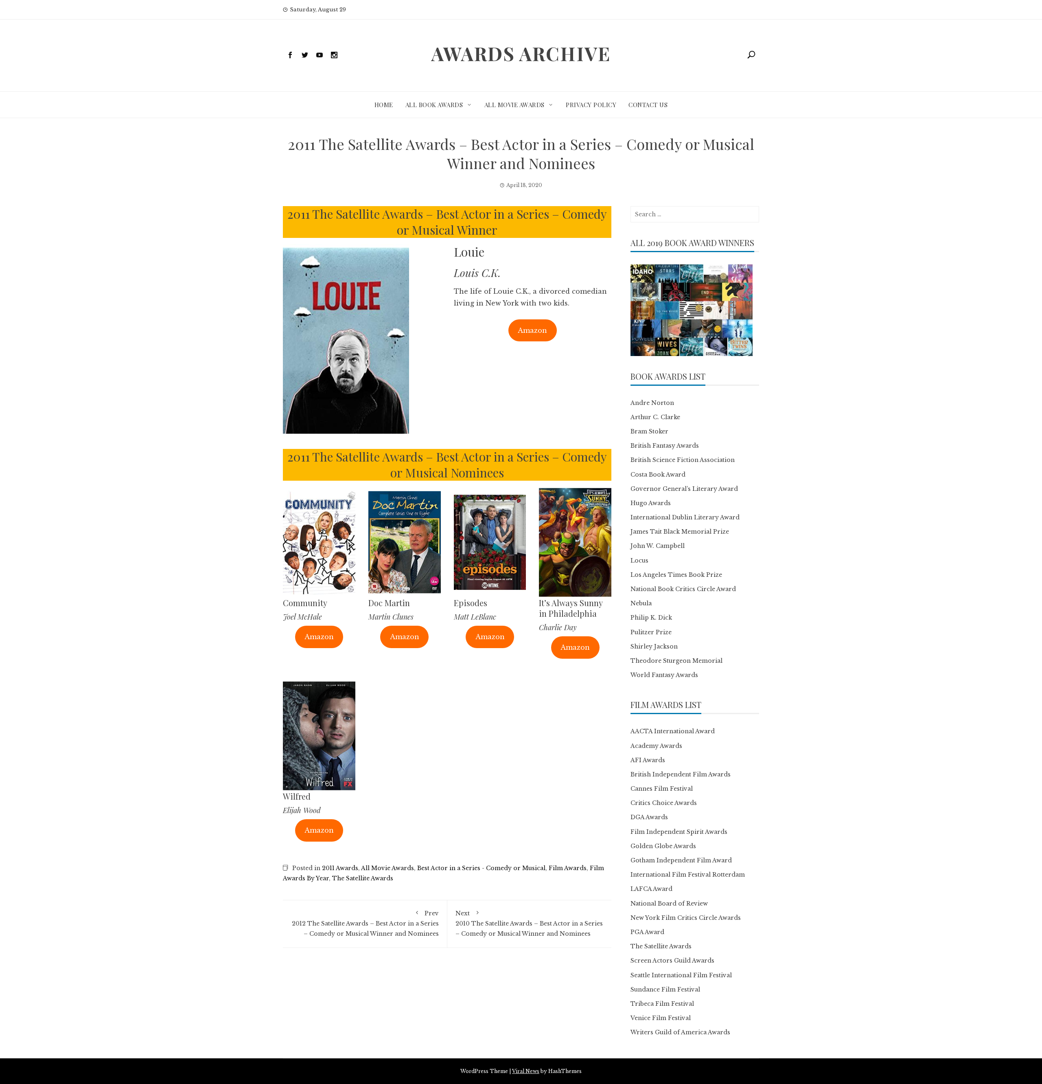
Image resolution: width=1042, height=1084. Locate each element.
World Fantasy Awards (664, 675)
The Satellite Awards (362, 878)
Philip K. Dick (651, 617)
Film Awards (568, 868)
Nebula (641, 603)
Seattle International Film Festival (681, 975)
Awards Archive (521, 53)
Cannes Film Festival (661, 788)
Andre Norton (652, 403)
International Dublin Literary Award (685, 517)
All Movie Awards (514, 105)
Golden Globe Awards (663, 846)
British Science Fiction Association (682, 460)
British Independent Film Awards (680, 774)
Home (383, 105)
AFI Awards (647, 760)
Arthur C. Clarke (655, 417)
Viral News (525, 1071)
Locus (639, 560)
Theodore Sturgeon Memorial (676, 660)
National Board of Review (669, 903)
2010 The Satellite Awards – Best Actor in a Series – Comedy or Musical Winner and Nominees (529, 923)
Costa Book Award (657, 474)
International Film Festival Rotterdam (687, 874)
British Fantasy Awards (664, 445)
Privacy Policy (591, 105)
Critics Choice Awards (663, 803)
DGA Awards (649, 817)
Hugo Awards (650, 503)
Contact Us (648, 105)
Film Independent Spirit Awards (678, 832)
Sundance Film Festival (665, 989)
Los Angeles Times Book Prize (676, 574)
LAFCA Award (651, 889)
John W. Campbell (657, 546)
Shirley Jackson (654, 646)
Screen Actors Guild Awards (672, 960)
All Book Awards (434, 105)
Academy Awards (656, 746)
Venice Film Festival (660, 1018)
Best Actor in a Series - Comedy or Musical (481, 868)
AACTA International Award (672, 731)
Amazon (532, 330)
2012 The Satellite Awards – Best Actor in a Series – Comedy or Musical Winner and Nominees (365, 923)
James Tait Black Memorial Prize (679, 531)
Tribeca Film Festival (662, 1003)
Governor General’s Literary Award (684, 489)
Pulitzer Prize (651, 632)
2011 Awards (340, 868)
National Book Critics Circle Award (683, 589)
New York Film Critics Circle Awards (685, 917)
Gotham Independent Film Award (681, 860)
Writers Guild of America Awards (680, 1032)
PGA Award (647, 932)
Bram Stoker (649, 431)
